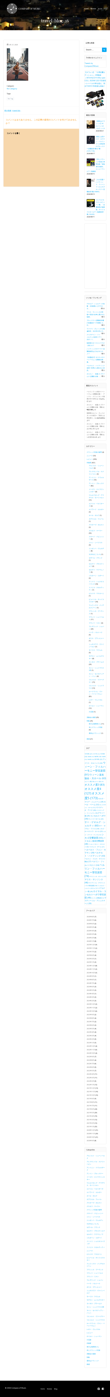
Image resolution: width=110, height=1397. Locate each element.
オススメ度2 (99, 781)
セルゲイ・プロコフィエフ (96, 1231)
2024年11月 (91, 969)
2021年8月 (90, 1102)
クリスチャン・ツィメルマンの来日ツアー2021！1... (94, 337)
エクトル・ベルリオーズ (95, 1189)
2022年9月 (90, 1056)
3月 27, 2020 (13, 45)
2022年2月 (90, 1081)
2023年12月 (91, 1004)
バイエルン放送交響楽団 (95, 841)
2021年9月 (90, 1098)
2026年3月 (90, 934)
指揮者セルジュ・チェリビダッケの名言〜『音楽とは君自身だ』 (96, 415)
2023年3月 (90, 1036)
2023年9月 (90, 1014)
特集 (88, 721)
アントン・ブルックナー (95, 1173)
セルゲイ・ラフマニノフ (95, 1234)
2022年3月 (90, 1078)
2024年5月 (90, 990)
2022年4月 (90, 1074)
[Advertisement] (95, 256)
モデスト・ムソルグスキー (96, 1300)
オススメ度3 (95, 784)
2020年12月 (91, 1130)
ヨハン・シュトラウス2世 (95, 1307)
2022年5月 (90, 1071)
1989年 (90, 759)
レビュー (90, 459)
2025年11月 (91, 948)
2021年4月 (90, 1116)
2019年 (98, 759)
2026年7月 (90, 920)
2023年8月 (90, 1018)
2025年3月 (90, 959)
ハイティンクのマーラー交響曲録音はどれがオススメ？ (96, 351)
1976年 (88, 754)
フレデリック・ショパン (95, 1280)
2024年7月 (90, 983)
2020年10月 (91, 1137)
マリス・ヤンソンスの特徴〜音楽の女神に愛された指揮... (96, 314)
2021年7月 (90, 1106)
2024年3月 (90, 997)
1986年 (91, 756)
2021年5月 (90, 1113)
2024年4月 (90, 994)
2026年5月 (90, 927)
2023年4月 (90, 1032)
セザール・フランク (95, 558)
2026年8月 (90, 917)
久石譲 (91, 712)
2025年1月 (90, 962)
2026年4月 (90, 931)
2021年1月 (90, 1126)
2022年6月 (90, 1067)
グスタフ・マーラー (95, 531)
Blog (100, 9)
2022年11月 (91, 1050)
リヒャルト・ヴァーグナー (96, 1316)
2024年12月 (91, 966)
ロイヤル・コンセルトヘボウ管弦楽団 (95, 894)
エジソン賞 (89, 781)
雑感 (88, 739)
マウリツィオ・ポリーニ (97, 876)
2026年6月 (90, 924)
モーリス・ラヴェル (95, 650)
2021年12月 (91, 1088)
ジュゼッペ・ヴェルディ (95, 1220)
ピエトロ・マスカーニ (96, 593)
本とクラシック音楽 (95, 727)
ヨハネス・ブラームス (96, 662)
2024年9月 (90, 976)
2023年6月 (90, 1025)
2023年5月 (90, 1029)
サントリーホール (95, 819)
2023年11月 (91, 1008)
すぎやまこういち (95, 554)
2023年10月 (91, 1011)
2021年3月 (90, 1120)
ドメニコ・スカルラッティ (96, 1247)
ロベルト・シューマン (96, 706)
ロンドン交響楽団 (97, 898)
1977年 (96, 754)
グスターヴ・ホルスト (96, 525)
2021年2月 (90, 1123)
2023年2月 (90, 1039)
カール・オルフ (94, 515)
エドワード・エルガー (96, 509)
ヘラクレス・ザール (96, 847)
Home (86, 9)
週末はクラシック (95, 733)
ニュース (90, 456)
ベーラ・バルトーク (95, 632)
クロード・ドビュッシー (95, 1213)
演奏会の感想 (91, 717)
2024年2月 (90, 1001)
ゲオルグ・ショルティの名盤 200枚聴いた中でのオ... (96, 306)
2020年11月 (91, 1133)
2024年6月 (90, 987)
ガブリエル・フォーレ (96, 519)
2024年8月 (90, 980)
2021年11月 (91, 1091)
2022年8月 (90, 1060)
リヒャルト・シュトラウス (96, 1320)
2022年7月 (90, 1064)
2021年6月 (90, 1109)
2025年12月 (91, 945)
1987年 (97, 757)
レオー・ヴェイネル (95, 700)
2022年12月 (91, 1046)
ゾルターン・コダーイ (96, 575)
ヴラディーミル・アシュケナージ (95, 900)
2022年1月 (90, 1085)
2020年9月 (90, 1140)
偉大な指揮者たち (95, 724)
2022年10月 (91, 1053)
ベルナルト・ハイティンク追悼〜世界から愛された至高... (96, 368)
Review (93, 9)
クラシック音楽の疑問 (94, 452)
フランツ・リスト (95, 623)
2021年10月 (91, 1095)
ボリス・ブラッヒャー (96, 638)
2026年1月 (90, 941)
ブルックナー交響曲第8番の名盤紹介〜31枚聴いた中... (95, 322)
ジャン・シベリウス (95, 542)
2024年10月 (91, 973)
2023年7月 (90, 1022)
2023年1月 (90, 1043)
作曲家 (89, 463)
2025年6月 (90, 955)
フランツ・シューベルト (95, 1273)
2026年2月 (90, 938)
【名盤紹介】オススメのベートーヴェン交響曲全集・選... (96, 359)
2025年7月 (90, 952)
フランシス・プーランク (95, 1270)
